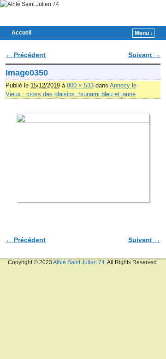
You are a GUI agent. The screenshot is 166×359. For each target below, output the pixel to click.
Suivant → (144, 54)
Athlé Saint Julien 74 (79, 262)
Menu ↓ (144, 33)
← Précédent (26, 54)
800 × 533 (80, 85)
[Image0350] (83, 158)
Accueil (21, 32)
